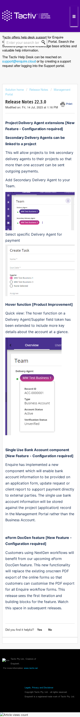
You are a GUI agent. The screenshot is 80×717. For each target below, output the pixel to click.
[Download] (31, 365)
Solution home (15, 89)
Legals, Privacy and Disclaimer (39, 687)
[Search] (44, 42)
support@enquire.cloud (19, 61)
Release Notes (38, 89)
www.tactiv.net (31, 668)
